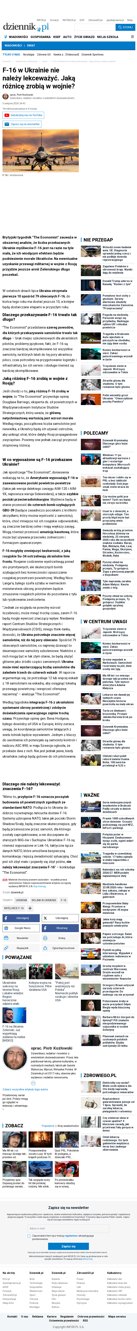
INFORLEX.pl (69, 20)
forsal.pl (54, 20)
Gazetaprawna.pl (12, 1283)
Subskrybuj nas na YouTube (26, 115)
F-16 (63, 900)
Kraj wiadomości (68, 1125)
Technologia (36, 1283)
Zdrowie (34, 1299)
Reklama (37, 1316)
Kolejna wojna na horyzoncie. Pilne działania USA (40, 986)
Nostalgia (28, 54)
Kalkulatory (114, 1273)
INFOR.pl (41, 20)
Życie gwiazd (58, 1295)
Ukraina (21, 900)
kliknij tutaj (88, 1259)
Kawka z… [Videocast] (66, 54)
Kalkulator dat (114, 1279)
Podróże (34, 1303)
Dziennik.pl (36, 1273)
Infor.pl (6, 1279)
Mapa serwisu (117, 1316)
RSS (85, 1320)
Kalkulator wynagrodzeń (120, 1303)
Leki (79, 1287)
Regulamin (67, 1316)
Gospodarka (36, 1287)
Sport (32, 1295)
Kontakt (12, 1316)
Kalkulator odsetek (117, 1295)
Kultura (55, 1307)
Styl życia (82, 1303)
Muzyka (56, 1303)
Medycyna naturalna (87, 1291)
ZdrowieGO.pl (95, 20)
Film (54, 1299)
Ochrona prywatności (91, 1316)
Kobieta (56, 1279)
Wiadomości (13, 45)
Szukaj (128, 27)
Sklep (130, 20)
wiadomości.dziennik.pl (26, 61)
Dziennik (7, 61)
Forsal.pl (7, 1291)
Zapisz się (68, 1246)
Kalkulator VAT (115, 1291)
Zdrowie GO (44, 54)
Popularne (48, 1125)
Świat (31, 45)
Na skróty (9, 1273)
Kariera (51, 1316)
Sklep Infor (8, 1303)
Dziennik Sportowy (93, 54)
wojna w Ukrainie (44, 900)
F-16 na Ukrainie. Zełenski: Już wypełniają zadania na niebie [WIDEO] (14, 1033)
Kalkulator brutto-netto (119, 1299)
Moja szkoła (58, 1291)
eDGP (6, 1287)
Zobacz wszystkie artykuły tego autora (25, 1089)
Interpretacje (9, 1299)
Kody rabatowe (60, 1283)
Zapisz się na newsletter (25, 124)
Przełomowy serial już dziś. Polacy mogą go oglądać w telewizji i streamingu (15, 1102)
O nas (24, 1316)
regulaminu (70, 1235)
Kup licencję (40, 886)
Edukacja (56, 1287)
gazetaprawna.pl (115, 20)
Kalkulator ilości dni (117, 1283)
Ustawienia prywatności (64, 1320)
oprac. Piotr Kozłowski (42, 96)
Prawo (80, 1279)
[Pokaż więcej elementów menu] (132, 36)
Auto (32, 1279)
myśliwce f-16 (14, 908)
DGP (82, 20)
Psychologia (83, 1299)
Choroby (81, 1295)
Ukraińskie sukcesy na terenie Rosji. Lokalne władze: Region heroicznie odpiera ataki (13, 993)
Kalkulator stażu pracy (118, 1287)
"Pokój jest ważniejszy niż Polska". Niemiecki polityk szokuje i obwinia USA (66, 991)
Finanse (81, 1283)
